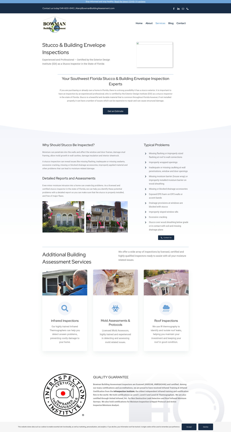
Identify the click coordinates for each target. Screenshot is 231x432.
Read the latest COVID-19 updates (129, 1)
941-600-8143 (67, 8)
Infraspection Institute (124, 391)
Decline (205, 427)
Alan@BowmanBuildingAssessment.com (95, 8)
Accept (189, 427)
